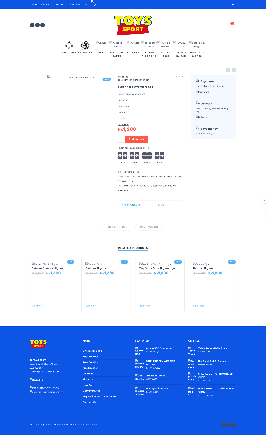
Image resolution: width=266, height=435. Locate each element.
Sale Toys (176, 177)
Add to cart (136, 139)
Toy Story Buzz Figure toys (157, 268)
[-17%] (155, 263)
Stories (59, 4)
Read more (37, 306)
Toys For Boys (125, 181)
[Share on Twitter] (171, 205)
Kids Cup (88, 379)
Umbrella (88, 373)
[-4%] (94, 263)
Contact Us (89, 402)
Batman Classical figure (47, 268)
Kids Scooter (90, 368)
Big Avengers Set (141, 186)
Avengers (123, 77)
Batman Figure (203, 268)
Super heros (169, 186)
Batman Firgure (95, 268)
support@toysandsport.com (44, 371)
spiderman (156, 186)
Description (117, 227)
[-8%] (45, 263)
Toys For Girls (90, 362)
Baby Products (91, 390)
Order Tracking (77, 4)
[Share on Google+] (181, 205)
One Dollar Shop (40, 4)
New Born (88, 385)
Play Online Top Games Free (99, 396)
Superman (123, 190)
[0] (230, 25)
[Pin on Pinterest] (176, 205)
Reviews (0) (149, 227)
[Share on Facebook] (167, 205)
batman (127, 186)
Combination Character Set (133, 80)
